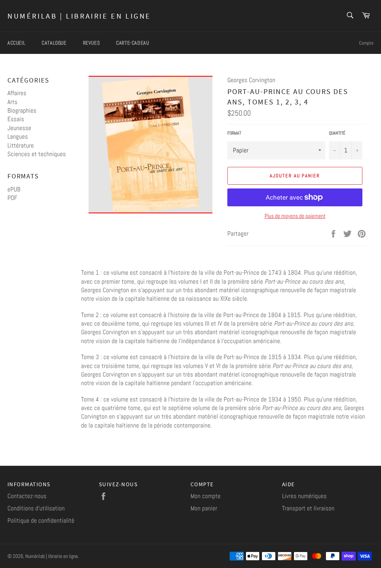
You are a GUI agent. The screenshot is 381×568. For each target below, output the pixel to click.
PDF (12, 198)
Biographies (21, 110)
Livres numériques (304, 496)
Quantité (337, 133)
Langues (17, 136)
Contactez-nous (27, 496)
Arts (12, 102)
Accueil (16, 42)
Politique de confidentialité (40, 520)
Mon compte (205, 496)
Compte (366, 43)
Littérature (20, 145)
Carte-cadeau (132, 42)
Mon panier (203, 508)
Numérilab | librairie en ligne (79, 15)
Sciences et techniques (36, 154)
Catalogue (54, 42)
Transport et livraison (308, 508)
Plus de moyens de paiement (295, 215)
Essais (15, 119)
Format (234, 133)
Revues (91, 42)
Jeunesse (19, 128)
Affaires (16, 93)
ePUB (13, 189)
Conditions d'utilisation (36, 508)
